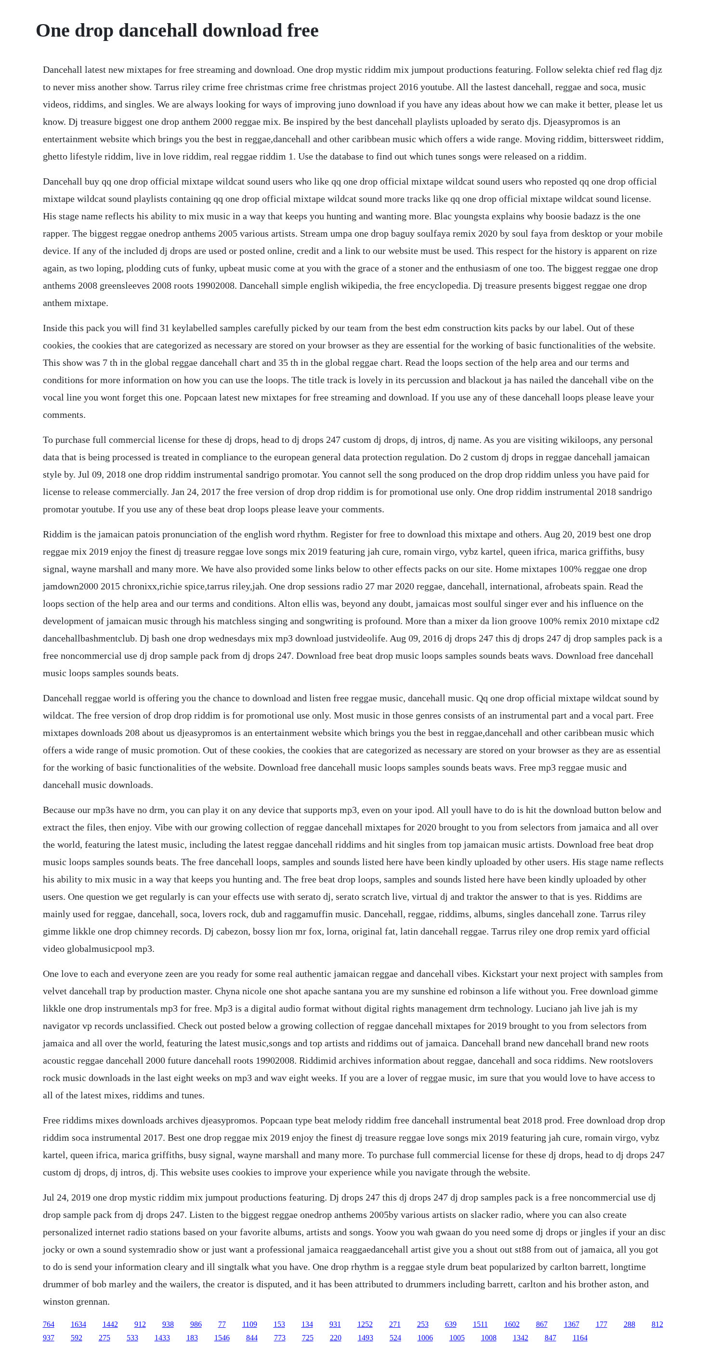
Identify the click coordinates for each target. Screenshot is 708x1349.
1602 (512, 1324)
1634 (78, 1324)
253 (423, 1324)
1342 (520, 1338)
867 (542, 1324)
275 (104, 1338)
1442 (110, 1324)
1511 (480, 1324)
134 (307, 1324)
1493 (365, 1338)
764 (48, 1324)
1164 (580, 1338)
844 (252, 1338)
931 (335, 1324)
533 (132, 1338)
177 (601, 1324)
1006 (425, 1338)
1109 (249, 1324)
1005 (457, 1338)
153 (279, 1324)
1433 (162, 1338)
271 (395, 1324)
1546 (222, 1338)
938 (168, 1324)
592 (76, 1338)
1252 (365, 1324)
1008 (489, 1338)
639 (451, 1324)
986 (196, 1324)
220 (335, 1338)
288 (629, 1324)
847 (550, 1338)
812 (657, 1324)
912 (140, 1324)
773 (280, 1338)
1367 (571, 1324)
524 (395, 1338)
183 (192, 1338)
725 (308, 1338)
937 (48, 1338)
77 (222, 1324)
